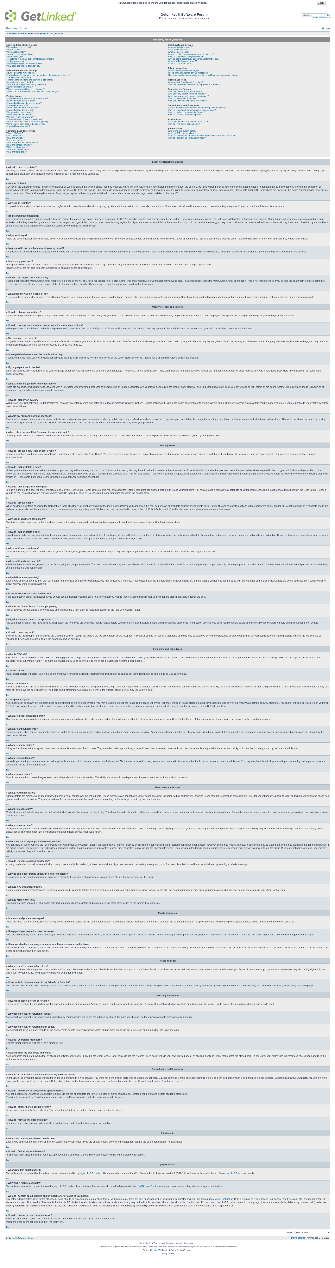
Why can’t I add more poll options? (22, 107)
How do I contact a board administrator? (187, 138)
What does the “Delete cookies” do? (23, 66)
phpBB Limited (93, 1173)
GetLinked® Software (16, 1238)
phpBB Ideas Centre (147, 1186)
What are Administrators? (180, 47)
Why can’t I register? (16, 52)
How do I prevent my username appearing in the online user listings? (38, 75)
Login (327, 28)
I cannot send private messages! (183, 70)
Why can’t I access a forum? (19, 112)
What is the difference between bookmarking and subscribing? (197, 107)
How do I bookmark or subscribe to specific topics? (192, 110)
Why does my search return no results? (186, 94)
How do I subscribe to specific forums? (186, 112)
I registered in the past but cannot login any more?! (30, 59)
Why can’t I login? (14, 56)
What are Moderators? (178, 49)
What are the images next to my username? (26, 84)
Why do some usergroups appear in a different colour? (193, 59)
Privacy (164, 1254)
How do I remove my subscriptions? (185, 114)
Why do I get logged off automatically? (24, 63)
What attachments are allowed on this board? (189, 121)
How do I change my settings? (20, 73)
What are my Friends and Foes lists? (185, 82)
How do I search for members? (182, 98)
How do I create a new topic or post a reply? (27, 98)
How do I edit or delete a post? (20, 101)
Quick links (13, 28)
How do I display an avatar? (19, 87)
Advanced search (321, 17)
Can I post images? (15, 140)
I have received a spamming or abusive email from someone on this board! (203, 75)
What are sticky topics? (17, 147)
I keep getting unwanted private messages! (188, 73)
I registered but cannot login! (19, 54)
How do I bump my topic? (18, 126)
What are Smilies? (14, 138)
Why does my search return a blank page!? (188, 96)
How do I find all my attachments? (184, 124)
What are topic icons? (16, 152)
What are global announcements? (22, 142)
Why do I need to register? (18, 47)
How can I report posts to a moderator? (24, 119)
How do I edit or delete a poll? (20, 110)
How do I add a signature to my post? (23, 103)
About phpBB (230, 1173)
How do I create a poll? (17, 105)
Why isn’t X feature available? (182, 133)
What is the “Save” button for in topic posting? (27, 121)
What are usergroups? (178, 52)
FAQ (24, 28)
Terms (171, 1254)
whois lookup (222, 1199)
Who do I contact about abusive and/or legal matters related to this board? (202, 135)
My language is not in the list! (19, 82)
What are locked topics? (17, 149)
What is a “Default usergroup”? (182, 61)
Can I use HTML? (14, 135)
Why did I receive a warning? (20, 117)
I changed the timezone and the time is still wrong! (29, 80)
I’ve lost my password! (17, 61)
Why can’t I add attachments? (20, 114)
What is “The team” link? (179, 63)
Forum (31, 1238)
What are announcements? (19, 145)
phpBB (9, 374)
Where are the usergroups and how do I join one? (191, 54)
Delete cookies (298, 1238)
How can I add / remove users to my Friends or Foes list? (195, 84)
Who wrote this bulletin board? (182, 131)
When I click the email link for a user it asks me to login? (32, 91)
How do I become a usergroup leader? (186, 56)
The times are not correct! (18, 77)
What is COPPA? (14, 49)
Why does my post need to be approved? (25, 124)
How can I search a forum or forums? (185, 91)
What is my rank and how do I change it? (25, 89)
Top (7, 179)
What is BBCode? (14, 133)
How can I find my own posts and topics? (187, 101)
